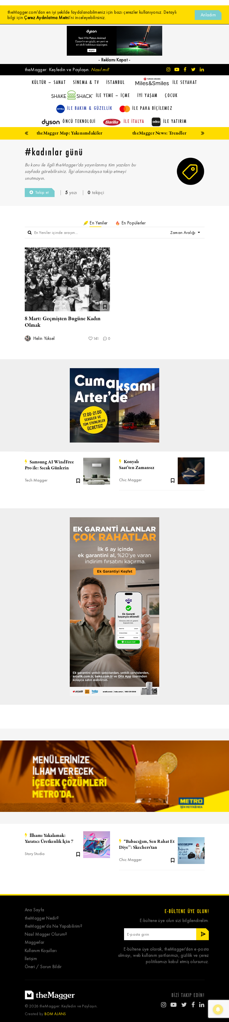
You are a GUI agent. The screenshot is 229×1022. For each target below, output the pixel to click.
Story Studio (35, 853)
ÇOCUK (171, 95)
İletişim (31, 958)
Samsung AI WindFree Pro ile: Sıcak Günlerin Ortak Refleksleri (49, 465)
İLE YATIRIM (175, 121)
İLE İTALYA (134, 121)
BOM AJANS (55, 1014)
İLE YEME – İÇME (113, 95)
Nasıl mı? (100, 69)
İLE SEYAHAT (185, 82)
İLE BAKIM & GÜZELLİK (89, 108)
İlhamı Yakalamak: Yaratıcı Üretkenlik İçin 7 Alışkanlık (49, 839)
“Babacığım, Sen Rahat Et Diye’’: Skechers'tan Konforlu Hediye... (146, 845)
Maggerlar (34, 942)
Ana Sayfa (34, 909)
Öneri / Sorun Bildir (43, 966)
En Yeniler (98, 223)
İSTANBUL (115, 82)
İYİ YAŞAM (147, 95)
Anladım (208, 15)
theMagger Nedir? (42, 918)
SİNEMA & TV (86, 82)
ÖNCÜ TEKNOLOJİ (79, 121)
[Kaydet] (78, 480)
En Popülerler (133, 223)
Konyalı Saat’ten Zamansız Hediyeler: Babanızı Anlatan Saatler (146, 465)
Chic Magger (130, 479)
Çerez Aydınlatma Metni (46, 17)
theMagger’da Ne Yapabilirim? (53, 926)
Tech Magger (36, 480)
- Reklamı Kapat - (114, 59)
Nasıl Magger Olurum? (46, 934)
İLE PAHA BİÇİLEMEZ (152, 108)
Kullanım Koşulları (41, 950)
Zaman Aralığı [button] (183, 232)
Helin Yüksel (43, 338)
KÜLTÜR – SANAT (49, 82)
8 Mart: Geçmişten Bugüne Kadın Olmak (62, 322)
